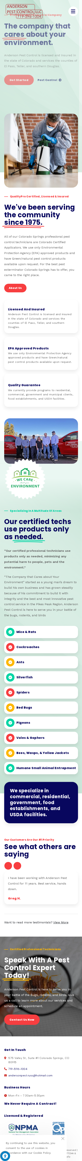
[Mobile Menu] (73, 11)
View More (60, 922)
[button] (8, 866)
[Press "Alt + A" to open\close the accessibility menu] (5, 1156)
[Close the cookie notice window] (63, 1139)
